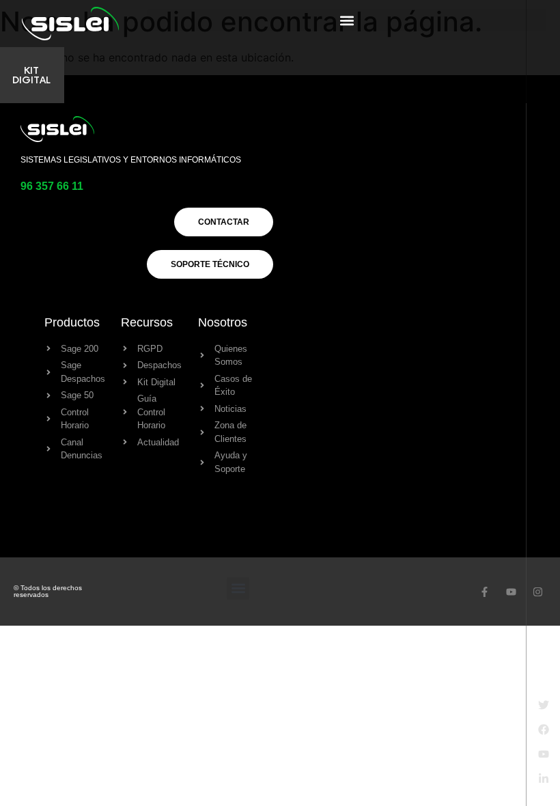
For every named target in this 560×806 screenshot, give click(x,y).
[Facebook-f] (484, 592)
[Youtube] (511, 592)
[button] (346, 20)
